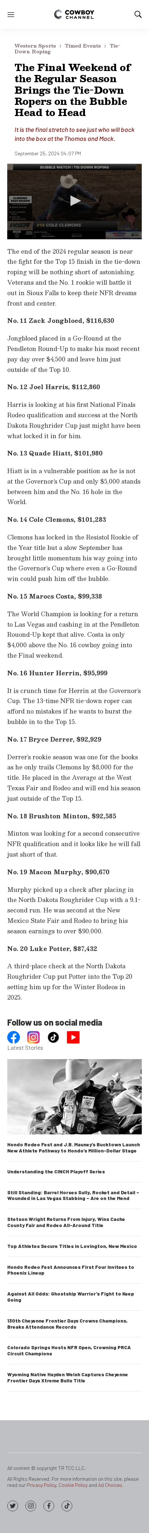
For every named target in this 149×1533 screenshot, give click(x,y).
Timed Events (83, 46)
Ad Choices (110, 1485)
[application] (74, 201)
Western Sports (35, 46)
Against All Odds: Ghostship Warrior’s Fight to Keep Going (70, 1297)
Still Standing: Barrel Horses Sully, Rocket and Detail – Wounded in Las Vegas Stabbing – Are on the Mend (73, 1195)
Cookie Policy (73, 1485)
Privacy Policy (41, 1485)
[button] (74, 201)
